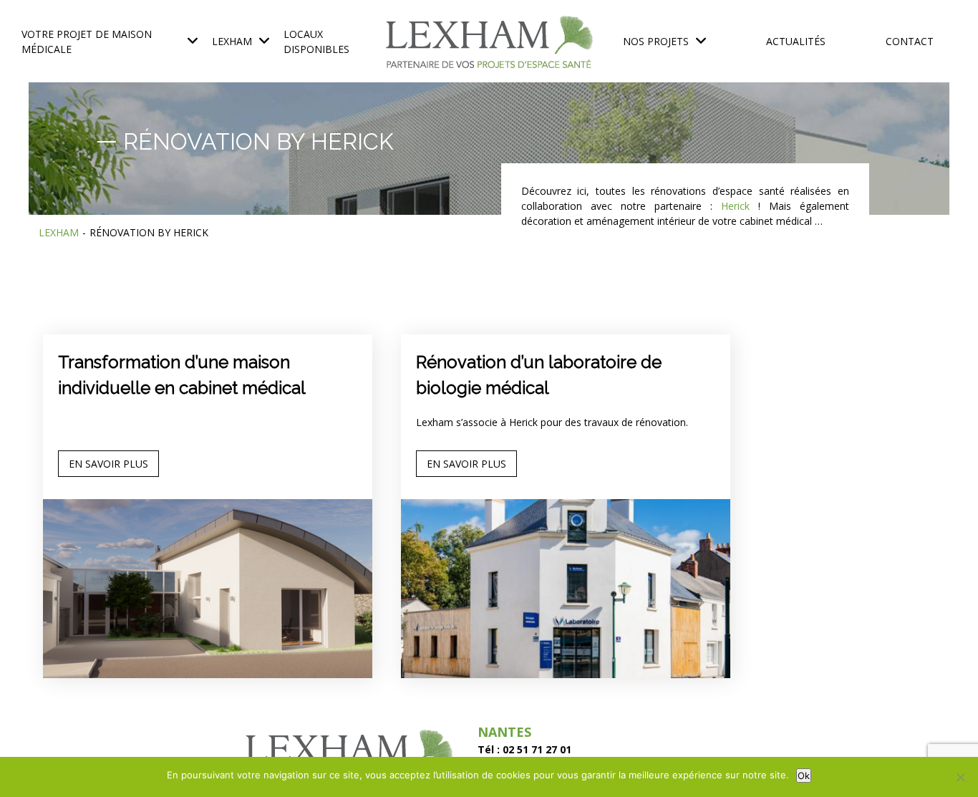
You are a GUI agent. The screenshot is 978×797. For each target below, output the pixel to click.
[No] (960, 777)
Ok (804, 775)
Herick (735, 206)
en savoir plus (108, 463)
